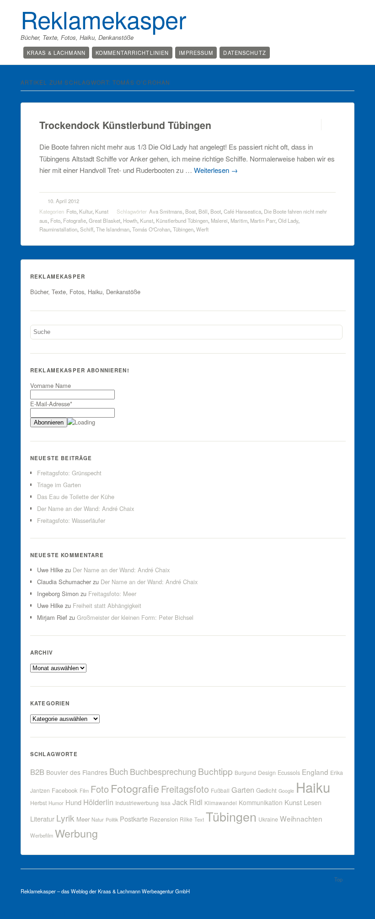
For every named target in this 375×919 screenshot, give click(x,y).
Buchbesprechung (163, 771)
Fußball (220, 790)
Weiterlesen (216, 170)
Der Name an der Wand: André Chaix (85, 508)
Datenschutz (244, 52)
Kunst (101, 211)
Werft (202, 229)
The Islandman (112, 229)
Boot (215, 211)
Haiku (313, 786)
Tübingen (183, 229)
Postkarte (134, 818)
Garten (242, 789)
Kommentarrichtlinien (132, 52)
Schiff (86, 229)
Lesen (312, 802)
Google (286, 790)
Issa (166, 802)
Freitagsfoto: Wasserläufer (71, 520)
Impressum (196, 52)
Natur (97, 819)
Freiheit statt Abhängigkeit (107, 605)
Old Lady (288, 220)
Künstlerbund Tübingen (182, 220)
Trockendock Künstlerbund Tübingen (125, 125)
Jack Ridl (187, 802)
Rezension (164, 819)
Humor (56, 802)
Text (199, 819)
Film (84, 790)
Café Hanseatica (242, 211)
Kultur (85, 211)
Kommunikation (261, 802)
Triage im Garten (59, 484)
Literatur (42, 818)
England (315, 772)
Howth (130, 220)
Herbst (38, 803)
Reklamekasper (104, 18)
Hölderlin (98, 801)
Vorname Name (50, 385)
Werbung (76, 833)
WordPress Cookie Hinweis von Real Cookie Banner (85, 913)
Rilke (186, 819)
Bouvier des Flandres (76, 772)
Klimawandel (220, 802)
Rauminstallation (58, 229)
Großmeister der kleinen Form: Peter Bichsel (135, 617)
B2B (37, 771)
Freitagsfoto (185, 788)
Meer (83, 819)
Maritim (238, 220)
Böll (203, 211)
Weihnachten (301, 818)
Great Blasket (104, 220)
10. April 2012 (63, 200)
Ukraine (268, 819)
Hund (73, 802)
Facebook (65, 790)
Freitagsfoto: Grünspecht (69, 472)
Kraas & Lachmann (56, 52)
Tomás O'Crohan (151, 229)
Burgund (245, 772)
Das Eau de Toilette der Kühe (75, 496)
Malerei (219, 220)
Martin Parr (262, 220)
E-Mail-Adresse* (51, 403)
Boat (190, 211)
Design (267, 773)
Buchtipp (215, 771)
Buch (118, 771)
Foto (71, 211)
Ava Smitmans (165, 211)
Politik (112, 819)
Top (338, 879)
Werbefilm (41, 835)
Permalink (313, 124)
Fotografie (74, 220)
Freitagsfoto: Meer (112, 593)
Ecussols (289, 772)
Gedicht (266, 790)
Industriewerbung (137, 803)
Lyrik (65, 818)
